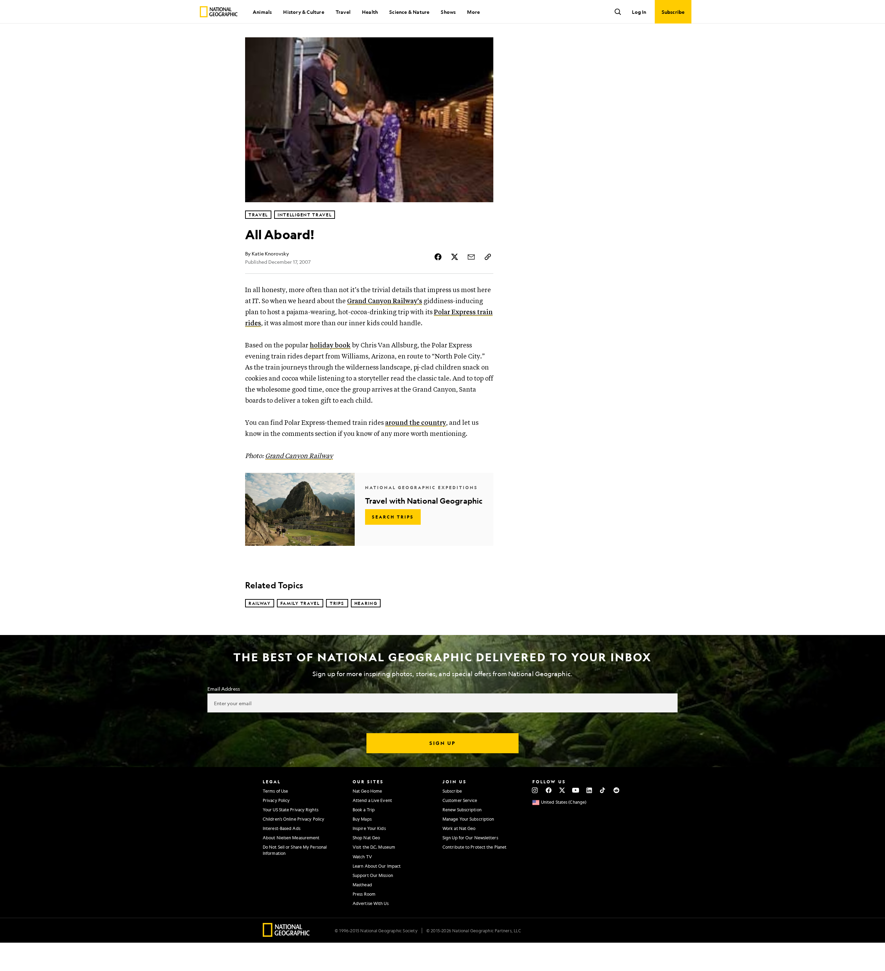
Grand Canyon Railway (299, 456)
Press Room (364, 894)
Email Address (223, 688)
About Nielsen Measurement (291, 837)
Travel (343, 12)
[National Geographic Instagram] (535, 790)
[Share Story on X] (454, 257)
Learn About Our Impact (377, 866)
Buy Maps (362, 819)
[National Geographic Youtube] (575, 790)
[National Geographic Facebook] (548, 790)
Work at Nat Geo (459, 828)
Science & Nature (409, 12)
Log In (639, 12)
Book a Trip (364, 809)
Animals (262, 12)
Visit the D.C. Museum (374, 847)
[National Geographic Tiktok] (602, 790)
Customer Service (459, 800)
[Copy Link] (487, 257)
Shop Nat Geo (366, 837)
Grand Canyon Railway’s (384, 301)
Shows (448, 12)
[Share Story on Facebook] (438, 257)
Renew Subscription (462, 809)
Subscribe (452, 791)
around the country (415, 423)
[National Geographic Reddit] (616, 790)
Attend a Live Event (372, 800)
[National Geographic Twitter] (562, 790)
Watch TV (362, 856)
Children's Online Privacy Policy (293, 819)
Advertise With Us (371, 903)
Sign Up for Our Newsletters (470, 837)
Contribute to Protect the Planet (474, 847)
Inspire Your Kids (369, 828)
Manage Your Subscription (468, 819)
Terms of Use (275, 791)
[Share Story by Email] (471, 257)
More (473, 12)
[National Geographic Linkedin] (589, 790)
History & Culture (303, 12)
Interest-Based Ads (281, 828)
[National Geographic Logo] (286, 934)
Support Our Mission (373, 875)
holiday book (330, 345)
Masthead (362, 884)
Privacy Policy (276, 800)
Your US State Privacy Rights (290, 809)
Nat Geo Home (367, 791)
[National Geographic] (218, 11)
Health (370, 12)
